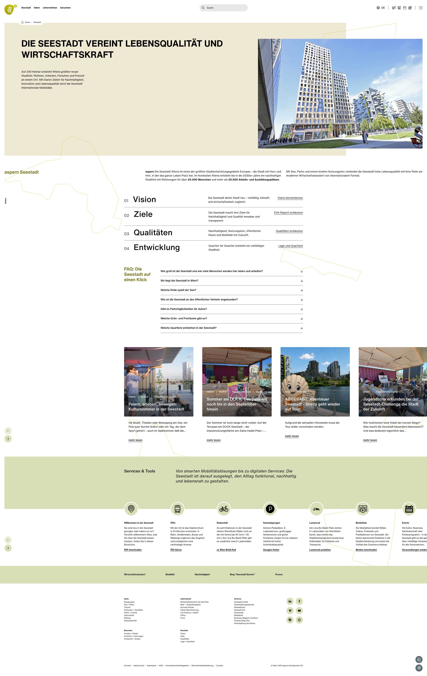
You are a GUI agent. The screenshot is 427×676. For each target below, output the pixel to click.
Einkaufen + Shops (132, 639)
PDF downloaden (133, 550)
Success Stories (187, 607)
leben (37, 8)
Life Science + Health (189, 613)
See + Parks (129, 605)
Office (183, 615)
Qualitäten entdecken (289, 231)
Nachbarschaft (130, 621)
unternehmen (50, 8)
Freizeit (127, 607)
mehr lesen (135, 440)
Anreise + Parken (131, 634)
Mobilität (170, 575)
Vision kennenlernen (290, 198)
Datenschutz (139, 666)
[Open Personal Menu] (419, 668)
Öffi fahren (176, 550)
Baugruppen (129, 602)
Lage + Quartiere (187, 642)
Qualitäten (184, 639)
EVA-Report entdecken (288, 213)
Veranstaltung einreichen (244, 623)
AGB (161, 666)
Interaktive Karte (241, 602)
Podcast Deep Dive (242, 621)
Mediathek (238, 615)
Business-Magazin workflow (246, 618)
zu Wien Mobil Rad (226, 550)
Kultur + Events (130, 613)
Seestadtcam (239, 607)
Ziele (182, 636)
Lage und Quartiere (290, 246)
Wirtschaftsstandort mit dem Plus (194, 602)
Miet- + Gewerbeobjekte (190, 605)
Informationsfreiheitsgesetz (177, 666)
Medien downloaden (366, 550)
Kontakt (127, 666)
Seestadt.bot (239, 610)
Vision (183, 634)
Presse (279, 575)
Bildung (127, 618)
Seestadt (26, 8)
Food (182, 618)
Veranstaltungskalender (244, 605)
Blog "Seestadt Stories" (242, 575)
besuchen (65, 8)
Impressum (151, 666)
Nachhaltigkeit (202, 575)
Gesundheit (129, 615)
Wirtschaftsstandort (134, 575)
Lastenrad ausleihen (320, 550)
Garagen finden (271, 550)
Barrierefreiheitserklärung (202, 666)
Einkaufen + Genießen (133, 610)
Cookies (219, 666)
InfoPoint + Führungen (133, 636)
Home (27, 22)
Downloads (238, 613)
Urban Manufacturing (189, 610)
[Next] (8, 438)
